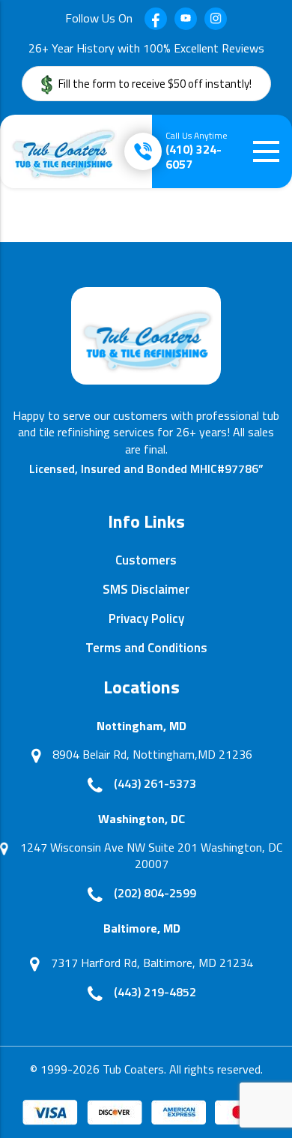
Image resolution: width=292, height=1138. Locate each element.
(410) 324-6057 (196, 151)
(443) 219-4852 (155, 992)
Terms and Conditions (146, 647)
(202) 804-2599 (155, 893)
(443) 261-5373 (155, 783)
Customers (146, 560)
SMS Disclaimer (146, 589)
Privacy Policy (146, 618)
